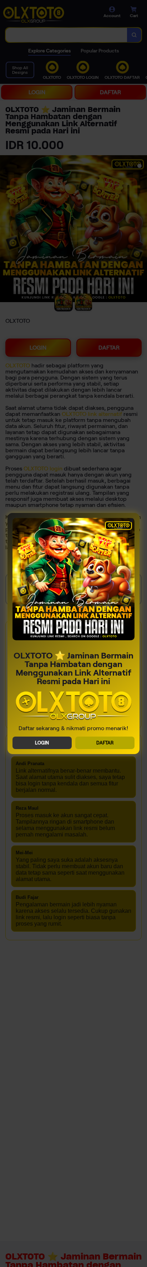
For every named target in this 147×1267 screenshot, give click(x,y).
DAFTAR (104, 743)
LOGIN (42, 743)
